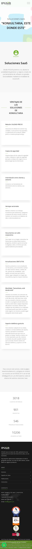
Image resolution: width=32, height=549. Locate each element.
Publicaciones (4, 478)
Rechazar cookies (13, 547)
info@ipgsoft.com (9, 501)
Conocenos (4, 482)
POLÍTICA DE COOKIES (24, 539)
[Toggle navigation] (28, 3)
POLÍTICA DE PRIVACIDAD (8, 539)
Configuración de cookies (24, 547)
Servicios (3, 472)
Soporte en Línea (5, 475)
